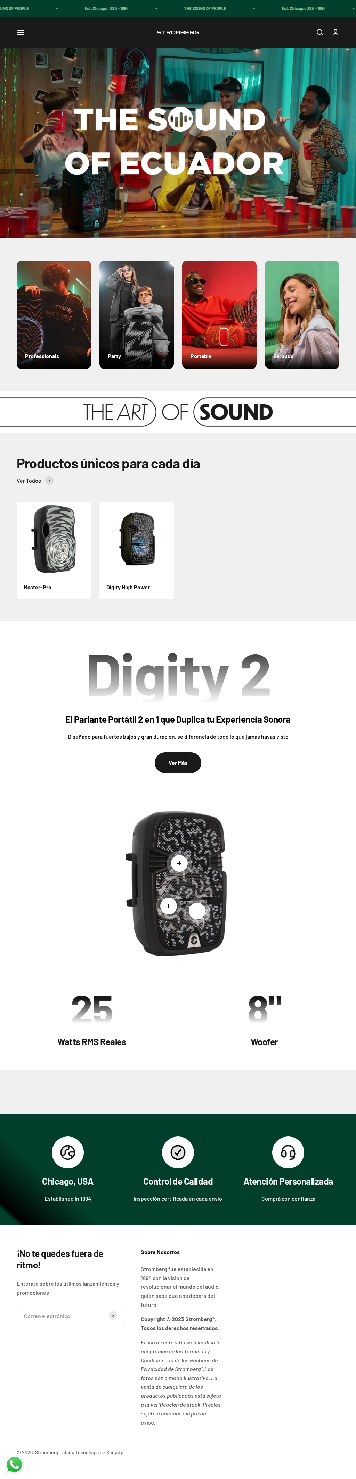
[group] (178, 143)
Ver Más (178, 762)
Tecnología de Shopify (99, 1452)
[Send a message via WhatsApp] (14, 1465)
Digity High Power (128, 587)
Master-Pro (37, 587)
